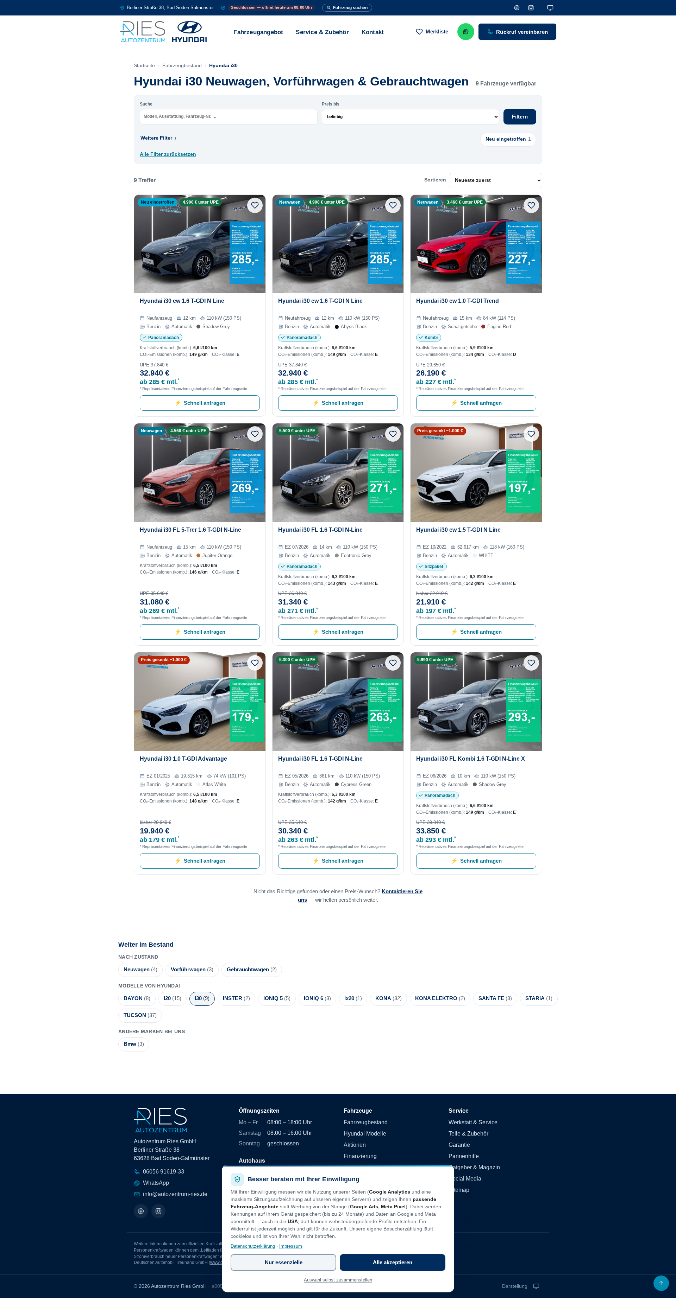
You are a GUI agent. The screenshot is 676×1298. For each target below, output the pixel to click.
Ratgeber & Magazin (474, 1167)
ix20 (353, 998)
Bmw (134, 1044)
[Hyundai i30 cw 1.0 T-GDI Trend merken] (531, 205)
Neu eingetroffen (508, 139)
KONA (388, 998)
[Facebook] (517, 7)
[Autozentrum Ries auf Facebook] (141, 1211)
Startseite (144, 65)
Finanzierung (360, 1156)
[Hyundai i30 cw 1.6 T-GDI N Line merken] (255, 205)
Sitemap (459, 1190)
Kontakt (373, 32)
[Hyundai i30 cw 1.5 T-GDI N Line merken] (531, 434)
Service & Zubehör (322, 32)
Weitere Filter (158, 137)
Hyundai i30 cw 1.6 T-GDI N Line (182, 301)
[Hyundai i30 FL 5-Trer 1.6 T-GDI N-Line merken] (255, 434)
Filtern (520, 117)
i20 (172, 998)
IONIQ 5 (276, 998)
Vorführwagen (192, 969)
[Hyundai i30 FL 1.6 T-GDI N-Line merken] (393, 434)
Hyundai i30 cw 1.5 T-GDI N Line (458, 530)
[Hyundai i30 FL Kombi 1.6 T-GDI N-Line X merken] (531, 663)
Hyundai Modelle (365, 1134)
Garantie (459, 1145)
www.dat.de (221, 1262)
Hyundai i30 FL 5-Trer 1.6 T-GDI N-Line (190, 530)
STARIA (538, 998)
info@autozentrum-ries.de (175, 1194)
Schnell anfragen (199, 403)
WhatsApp (156, 1183)
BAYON (137, 998)
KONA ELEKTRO (440, 998)
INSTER (236, 998)
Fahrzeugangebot (258, 32)
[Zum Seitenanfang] (661, 1283)
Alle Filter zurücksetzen (168, 154)
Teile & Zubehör (468, 1134)
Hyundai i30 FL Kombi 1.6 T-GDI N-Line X (470, 759)
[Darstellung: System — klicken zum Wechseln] (550, 8)
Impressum (290, 1246)
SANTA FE (495, 998)
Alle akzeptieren (392, 1262)
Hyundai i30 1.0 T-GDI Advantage (183, 759)
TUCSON (140, 1015)
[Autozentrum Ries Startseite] (163, 31)
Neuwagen (140, 969)
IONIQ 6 (317, 998)
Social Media (465, 1179)
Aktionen (355, 1145)
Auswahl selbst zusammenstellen (338, 1280)
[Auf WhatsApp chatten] (465, 31)
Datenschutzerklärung (253, 1246)
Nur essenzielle (283, 1262)
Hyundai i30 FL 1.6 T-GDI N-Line (320, 530)
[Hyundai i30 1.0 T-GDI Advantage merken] (255, 663)
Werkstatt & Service (473, 1122)
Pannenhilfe (464, 1156)
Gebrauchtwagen (252, 969)
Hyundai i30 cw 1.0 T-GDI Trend (457, 301)
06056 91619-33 (163, 1172)
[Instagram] (531, 7)
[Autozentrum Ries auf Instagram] (158, 1211)
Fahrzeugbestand (182, 65)
